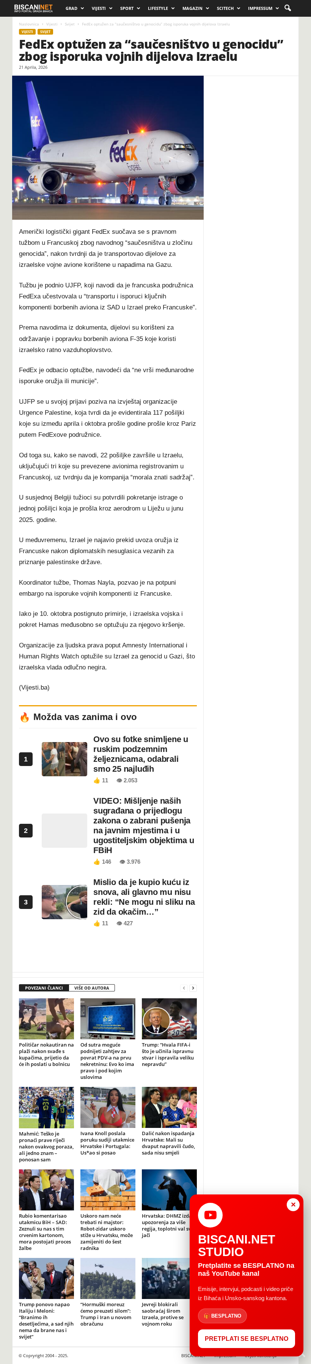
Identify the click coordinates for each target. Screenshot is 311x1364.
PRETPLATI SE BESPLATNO (246, 1338)
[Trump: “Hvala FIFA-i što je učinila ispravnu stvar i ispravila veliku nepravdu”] (169, 1018)
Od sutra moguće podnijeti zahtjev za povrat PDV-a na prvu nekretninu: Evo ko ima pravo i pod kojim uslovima (107, 1060)
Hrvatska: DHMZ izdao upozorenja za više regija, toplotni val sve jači (168, 1225)
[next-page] (193, 988)
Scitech (225, 8)
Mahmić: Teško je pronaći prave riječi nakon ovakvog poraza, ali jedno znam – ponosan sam (46, 1146)
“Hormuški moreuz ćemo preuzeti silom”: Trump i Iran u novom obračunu (105, 1314)
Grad (71, 8)
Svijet (70, 24)
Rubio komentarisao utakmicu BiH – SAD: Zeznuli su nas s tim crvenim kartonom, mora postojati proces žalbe (45, 1231)
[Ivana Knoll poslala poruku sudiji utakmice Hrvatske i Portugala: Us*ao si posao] (107, 1107)
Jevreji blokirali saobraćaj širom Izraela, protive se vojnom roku (163, 1314)
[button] (287, 8)
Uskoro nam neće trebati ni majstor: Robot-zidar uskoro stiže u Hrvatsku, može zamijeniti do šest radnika (106, 1231)
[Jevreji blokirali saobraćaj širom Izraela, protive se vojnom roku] (169, 1278)
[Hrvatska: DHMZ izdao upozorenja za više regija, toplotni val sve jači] (169, 1190)
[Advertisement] (108, 952)
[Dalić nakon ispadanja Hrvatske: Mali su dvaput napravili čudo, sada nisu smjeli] (169, 1107)
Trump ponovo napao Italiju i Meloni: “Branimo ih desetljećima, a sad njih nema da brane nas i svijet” (46, 1320)
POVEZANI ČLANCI (44, 988)
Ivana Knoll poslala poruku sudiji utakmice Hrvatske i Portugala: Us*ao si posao (107, 1143)
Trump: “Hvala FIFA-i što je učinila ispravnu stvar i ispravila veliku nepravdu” (168, 1054)
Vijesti (99, 8)
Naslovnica (29, 24)
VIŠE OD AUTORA (91, 988)
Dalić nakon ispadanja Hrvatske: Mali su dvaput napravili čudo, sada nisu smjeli (168, 1143)
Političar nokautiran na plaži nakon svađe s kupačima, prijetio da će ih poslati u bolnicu (46, 1054)
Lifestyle (158, 8)
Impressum (260, 8)
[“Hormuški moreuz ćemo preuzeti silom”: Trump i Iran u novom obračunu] (107, 1278)
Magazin (192, 8)
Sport (127, 8)
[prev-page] (184, 988)
